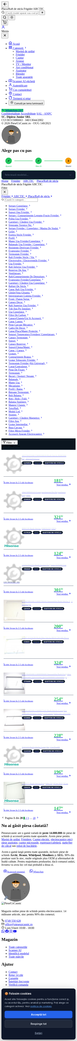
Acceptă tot (38, 1014)
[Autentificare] (3, 27)
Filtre (10, 442)
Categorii (18, 48)
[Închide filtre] (4, 192)
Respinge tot (39, 1023)
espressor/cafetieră (50, 842)
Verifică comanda (18, 984)
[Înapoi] (5, 4)
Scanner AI (15, 950)
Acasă (16, 43)
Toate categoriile (18, 947)
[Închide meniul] (4, 35)
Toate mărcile (16, 956)
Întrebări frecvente (19, 981)
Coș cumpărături (22, 89)
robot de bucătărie (26, 845)
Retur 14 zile (16, 975)
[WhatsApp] (3, 931)
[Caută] (42, 13)
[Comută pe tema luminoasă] (12, 17)
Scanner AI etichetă (24, 81)
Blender (20, 73)
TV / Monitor (23, 64)
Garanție (13, 978)
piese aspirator (9, 842)
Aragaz (20, 60)
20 (34, 818)
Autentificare (20, 85)
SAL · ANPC (44, 113)
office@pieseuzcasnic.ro (19, 924)
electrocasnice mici (61, 839)
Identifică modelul (19, 953)
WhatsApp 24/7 (14, 110)
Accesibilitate (28, 113)
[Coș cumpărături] (4, 22)
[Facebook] (7, 931)
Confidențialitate (10, 113)
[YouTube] (14, 931)
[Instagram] (11, 931)
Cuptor (20, 57)
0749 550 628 (13, 920)
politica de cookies (41, 1006)
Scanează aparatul (16, 871)
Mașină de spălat (25, 51)
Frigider (20, 54)
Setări (38, 1033)
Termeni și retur (22, 98)
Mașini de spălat (10, 839)
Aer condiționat (24, 67)
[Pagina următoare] (37, 818)
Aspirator (21, 70)
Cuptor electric (41, 839)
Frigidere (26, 839)
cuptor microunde (29, 842)
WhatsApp (38, 871)
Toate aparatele (24, 77)
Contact (17, 94)
